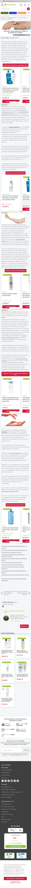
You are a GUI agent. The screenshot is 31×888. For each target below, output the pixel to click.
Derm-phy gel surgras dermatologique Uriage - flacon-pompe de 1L (10, 529)
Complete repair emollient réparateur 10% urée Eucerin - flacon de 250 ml (8, 652)
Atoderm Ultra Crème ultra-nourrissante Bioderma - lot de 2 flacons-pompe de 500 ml (10, 90)
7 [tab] (18, 102)
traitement (4, 432)
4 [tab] (14, 102)
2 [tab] (11, 102)
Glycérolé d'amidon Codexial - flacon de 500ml (10, 294)
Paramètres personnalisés (15, 882)
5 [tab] (15, 102)
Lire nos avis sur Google (15, 846)
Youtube (12, 781)
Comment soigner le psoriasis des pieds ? (12, 564)
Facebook (3, 781)
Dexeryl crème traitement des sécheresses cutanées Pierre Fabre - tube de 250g (10, 399)
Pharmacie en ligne (12, 17)
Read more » (24, 626)
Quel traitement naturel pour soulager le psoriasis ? (8, 593)
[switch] (20, 830)
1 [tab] (10, 102)
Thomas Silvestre (5, 37)
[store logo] (12, 5)
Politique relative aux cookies (11, 874)
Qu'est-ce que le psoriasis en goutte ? (12, 552)
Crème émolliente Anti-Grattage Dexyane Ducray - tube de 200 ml (22, 675)
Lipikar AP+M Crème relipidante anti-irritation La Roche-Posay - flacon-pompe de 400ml (10, 197)
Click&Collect (5, 811)
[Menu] (22, 829)
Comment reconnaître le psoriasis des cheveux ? (14, 550)
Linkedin (15, 781)
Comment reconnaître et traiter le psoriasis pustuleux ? (21, 593)
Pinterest (18, 781)
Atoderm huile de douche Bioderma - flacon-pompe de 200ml (23, 651)
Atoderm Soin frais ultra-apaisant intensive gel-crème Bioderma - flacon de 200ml (7, 700)
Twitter (9, 781)
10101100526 (17, 621)
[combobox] (15, 9)
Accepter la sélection (15, 878)
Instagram (6, 781)
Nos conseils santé (22, 17)
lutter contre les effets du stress (10, 491)
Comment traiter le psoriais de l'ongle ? (12, 562)
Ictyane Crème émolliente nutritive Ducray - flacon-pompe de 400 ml (7, 676)
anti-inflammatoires (15, 453)
